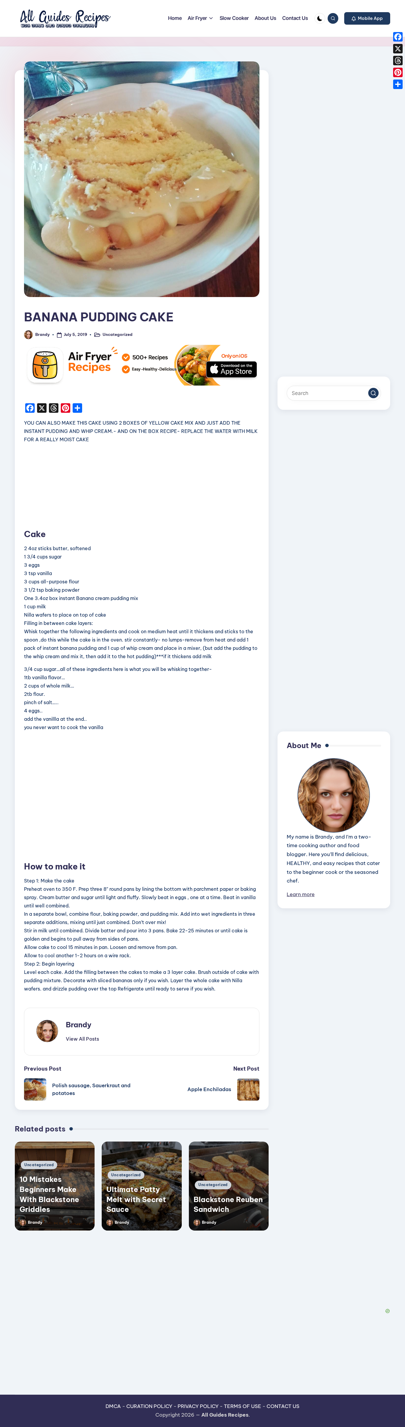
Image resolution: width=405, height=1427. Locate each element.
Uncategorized (118, 334)
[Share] (398, 84)
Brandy (78, 1024)
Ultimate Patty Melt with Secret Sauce (136, 1199)
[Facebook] (398, 37)
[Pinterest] (398, 72)
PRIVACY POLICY (198, 1406)
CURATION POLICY (149, 1406)
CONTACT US (283, 1406)
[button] (367, 18)
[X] (398, 49)
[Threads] (398, 60)
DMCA (113, 1406)
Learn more (301, 894)
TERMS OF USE (242, 1406)
